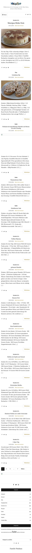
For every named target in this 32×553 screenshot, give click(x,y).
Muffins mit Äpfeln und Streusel (16, 357)
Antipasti (3, 494)
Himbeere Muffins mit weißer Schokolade (16, 413)
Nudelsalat (5, 532)
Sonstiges (3, 514)
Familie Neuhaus (16, 549)
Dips (16, 72)
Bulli (14, 529)
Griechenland (25, 529)
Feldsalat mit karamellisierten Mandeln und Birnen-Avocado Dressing (16, 127)
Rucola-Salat (9, 532)
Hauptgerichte (4, 502)
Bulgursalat (11, 529)
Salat (14, 532)
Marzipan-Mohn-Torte (16, 23)
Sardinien (18, 532)
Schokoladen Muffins (16, 385)
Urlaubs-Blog (4, 520)
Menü (5, 14)
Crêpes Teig (16, 442)
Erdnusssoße (17, 529)
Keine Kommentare (19, 25)
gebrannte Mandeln (16, 267)
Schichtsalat (22, 532)
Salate (16, 124)
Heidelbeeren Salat (16, 208)
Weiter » (23, 468)
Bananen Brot (16, 298)
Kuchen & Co (16, 20)
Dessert (3, 497)
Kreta (2, 532)
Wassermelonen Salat (16, 180)
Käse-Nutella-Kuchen (16, 326)
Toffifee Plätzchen (16, 239)
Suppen (2, 517)
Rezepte (3, 508)
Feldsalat (21, 529)
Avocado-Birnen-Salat (5, 529)
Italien (29, 529)
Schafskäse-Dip (16, 75)
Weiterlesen (27, 67)
